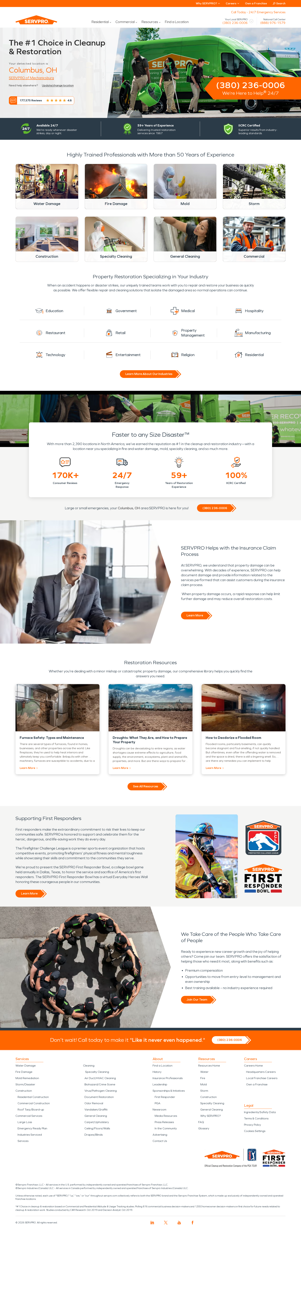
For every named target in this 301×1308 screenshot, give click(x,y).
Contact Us (160, 1141)
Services (23, 1141)
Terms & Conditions (256, 1118)
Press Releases (164, 1122)
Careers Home (253, 1065)
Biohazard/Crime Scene (99, 1084)
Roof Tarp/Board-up (31, 1109)
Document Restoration (99, 1097)
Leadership (160, 1084)
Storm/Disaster (25, 1084)
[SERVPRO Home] (32, 22)
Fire (202, 1078)
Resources (149, 22)
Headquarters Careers (261, 1072)
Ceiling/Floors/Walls (97, 1128)
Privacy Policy (252, 1124)
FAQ (201, 1122)
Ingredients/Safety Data (260, 1112)
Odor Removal (93, 1103)
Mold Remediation (27, 1078)
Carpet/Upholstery (96, 1122)
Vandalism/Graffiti (95, 1109)
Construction (24, 1090)
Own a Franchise (256, 3)
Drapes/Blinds (93, 1134)
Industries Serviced (30, 1134)
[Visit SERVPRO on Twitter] (166, 1222)
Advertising (160, 1134)
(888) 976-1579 (272, 23)
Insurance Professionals (168, 1078)
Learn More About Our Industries (148, 374)
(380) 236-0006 (235, 23)
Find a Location (177, 22)
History (157, 1072)
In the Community (166, 1128)
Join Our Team (197, 999)
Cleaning (88, 1065)
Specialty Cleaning (97, 1072)
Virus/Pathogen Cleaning (100, 1090)
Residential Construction (33, 1097)
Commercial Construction (34, 1103)
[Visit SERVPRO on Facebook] (192, 1222)
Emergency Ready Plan (32, 1128)
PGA (157, 1103)
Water (204, 1072)
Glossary (203, 1128)
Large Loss (25, 1122)
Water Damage (26, 1065)
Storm (204, 1090)
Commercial (125, 22)
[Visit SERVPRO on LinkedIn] (152, 1222)
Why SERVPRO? (210, 1115)
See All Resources (145, 786)
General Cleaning (95, 1115)
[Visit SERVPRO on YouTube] (179, 1222)
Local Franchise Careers (261, 1078)
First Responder (165, 1097)
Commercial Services (29, 1115)
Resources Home (209, 1065)
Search (280, 3)
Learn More (195, 615)
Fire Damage (24, 1072)
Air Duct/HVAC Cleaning (100, 1078)
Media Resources (166, 1115)
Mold (203, 1084)
